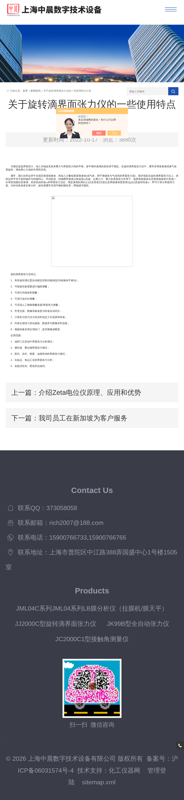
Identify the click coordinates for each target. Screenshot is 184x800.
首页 (25, 90)
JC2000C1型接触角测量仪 (92, 639)
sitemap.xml (99, 782)
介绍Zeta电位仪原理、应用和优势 (90, 392)
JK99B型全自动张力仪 (138, 623)
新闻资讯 (36, 90)
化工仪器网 (124, 770)
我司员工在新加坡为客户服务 (83, 418)
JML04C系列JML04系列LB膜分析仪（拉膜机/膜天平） (92, 608)
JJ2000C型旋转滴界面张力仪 (55, 623)
